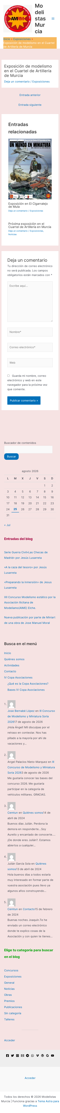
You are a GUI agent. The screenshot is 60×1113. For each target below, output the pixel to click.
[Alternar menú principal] (53, 18)
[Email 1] (22, 1055)
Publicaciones (13, 1007)
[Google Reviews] (47, 1055)
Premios (9, 1001)
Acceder (9, 1040)
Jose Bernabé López (21, 710)
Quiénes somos (14, 659)
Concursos (11, 970)
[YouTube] (52, 1055)
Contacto (10, 671)
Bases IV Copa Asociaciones (26, 689)
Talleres (9, 1019)
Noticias (12, 234)
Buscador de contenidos (20, 443)
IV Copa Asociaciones (18, 677)
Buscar (11, 456)
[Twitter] (12, 1055)
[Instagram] (17, 1055)
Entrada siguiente (30, 104)
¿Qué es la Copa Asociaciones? (28, 683)
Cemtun (13, 812)
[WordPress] (42, 1055)
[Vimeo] (37, 1055)
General (9, 982)
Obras (8, 994)
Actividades (11, 665)
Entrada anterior (30, 95)
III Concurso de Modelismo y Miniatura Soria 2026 (31, 716)
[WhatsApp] (32, 1055)
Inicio (7, 653)
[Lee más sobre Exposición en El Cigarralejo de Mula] (30, 169)
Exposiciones (41, 81)
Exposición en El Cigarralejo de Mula (28, 205)
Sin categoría (12, 1013)
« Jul (7, 525)
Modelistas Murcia (40, 18)
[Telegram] (27, 1055)
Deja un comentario (17, 81)
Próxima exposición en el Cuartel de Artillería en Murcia (29, 225)
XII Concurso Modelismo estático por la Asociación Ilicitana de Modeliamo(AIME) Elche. (30, 602)
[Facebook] (7, 1055)
